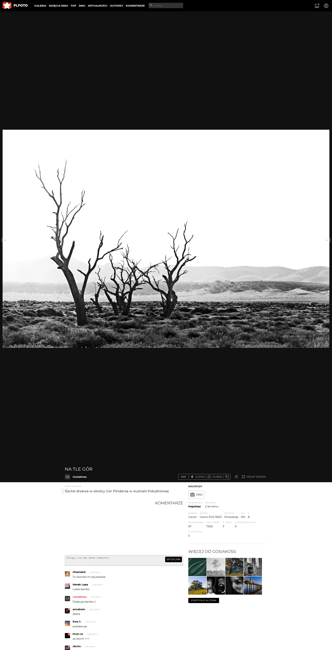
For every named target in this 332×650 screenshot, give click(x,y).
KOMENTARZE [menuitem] (135, 5)
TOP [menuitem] (73, 5)
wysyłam (173, 559)
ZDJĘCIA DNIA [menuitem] (58, 5)
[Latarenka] (253, 567)
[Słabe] (227, 476)
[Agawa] (197, 567)
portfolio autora (203, 600)
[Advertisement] (110, 526)
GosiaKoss (80, 476)
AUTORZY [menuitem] (116, 5)
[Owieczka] (234, 567)
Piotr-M (78, 634)
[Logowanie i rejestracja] (326, 5)
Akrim (77, 646)
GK (68, 476)
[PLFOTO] (15, 5)
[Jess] (234, 585)
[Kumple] (216, 585)
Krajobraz (194, 506)
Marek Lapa (80, 584)
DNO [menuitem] (82, 5)
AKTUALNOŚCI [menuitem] (97, 5)
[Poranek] (216, 567)
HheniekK (79, 572)
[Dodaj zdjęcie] (317, 5)
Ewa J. (77, 621)
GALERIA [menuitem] (40, 5)
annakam (79, 609)
